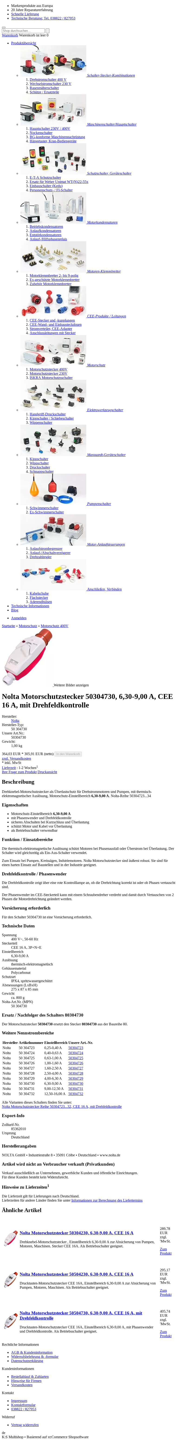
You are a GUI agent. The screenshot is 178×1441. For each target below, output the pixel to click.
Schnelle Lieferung (25, 14)
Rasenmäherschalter (44, 88)
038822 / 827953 (23, 1409)
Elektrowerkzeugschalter (105, 410)
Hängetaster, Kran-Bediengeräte (53, 141)
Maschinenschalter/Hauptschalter (112, 124)
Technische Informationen (30, 606)
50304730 (75, 1084)
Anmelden (18, 618)
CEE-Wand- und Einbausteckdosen (56, 324)
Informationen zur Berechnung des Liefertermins (107, 1200)
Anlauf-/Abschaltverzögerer (50, 553)
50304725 (75, 1058)
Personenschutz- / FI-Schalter (51, 190)
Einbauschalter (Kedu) (46, 186)
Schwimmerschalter (44, 508)
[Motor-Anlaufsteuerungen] (53, 544)
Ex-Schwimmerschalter (47, 512)
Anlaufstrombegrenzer (46, 549)
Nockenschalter (41, 133)
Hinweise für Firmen (26, 1381)
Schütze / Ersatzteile (44, 92)
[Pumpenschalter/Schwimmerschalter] (53, 504)
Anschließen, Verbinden (104, 589)
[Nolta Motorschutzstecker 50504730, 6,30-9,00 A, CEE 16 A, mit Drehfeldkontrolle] (11, 1328)
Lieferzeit (9, 768)
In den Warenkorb (68, 754)
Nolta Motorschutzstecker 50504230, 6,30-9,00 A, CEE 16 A (77, 1274)
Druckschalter (40, 467)
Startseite (8, 626)
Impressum (19, 1401)
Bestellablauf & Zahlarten (30, 1377)
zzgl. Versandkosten (16, 758)
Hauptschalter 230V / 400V (50, 128)
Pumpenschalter (99, 504)
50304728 (75, 1073)
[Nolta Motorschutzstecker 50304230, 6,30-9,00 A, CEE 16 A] (11, 1245)
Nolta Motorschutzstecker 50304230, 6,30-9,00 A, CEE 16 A (77, 1232)
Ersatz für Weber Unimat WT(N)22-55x (59, 182)
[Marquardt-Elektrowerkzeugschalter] (53, 410)
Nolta (15, 721)
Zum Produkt (166, 1251)
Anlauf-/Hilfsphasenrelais (48, 239)
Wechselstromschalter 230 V (50, 84)
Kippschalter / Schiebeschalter (52, 418)
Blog (14, 610)
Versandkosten (21, 1385)
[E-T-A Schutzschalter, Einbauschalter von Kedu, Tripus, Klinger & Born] (53, 173)
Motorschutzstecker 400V (48, 369)
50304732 (75, 1094)
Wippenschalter (41, 422)
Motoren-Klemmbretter (104, 271)
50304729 (75, 1078)
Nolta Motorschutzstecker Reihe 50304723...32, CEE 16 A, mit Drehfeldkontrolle (62, 1106)
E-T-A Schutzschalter (45, 177)
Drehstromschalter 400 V (48, 80)
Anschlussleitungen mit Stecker (53, 333)
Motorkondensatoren (102, 222)
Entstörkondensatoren (45, 235)
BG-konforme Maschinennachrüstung (57, 137)
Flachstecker (39, 598)
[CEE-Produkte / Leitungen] (53, 316)
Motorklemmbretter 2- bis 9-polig (54, 275)
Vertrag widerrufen (25, 1425)
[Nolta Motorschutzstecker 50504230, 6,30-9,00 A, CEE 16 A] (11, 1287)
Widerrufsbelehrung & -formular (34, 1357)
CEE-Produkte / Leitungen (106, 316)
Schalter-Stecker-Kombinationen (111, 75)
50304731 (75, 1089)
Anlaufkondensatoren (45, 231)
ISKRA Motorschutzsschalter (51, 378)
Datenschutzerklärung (27, 1361)
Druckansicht (47, 772)
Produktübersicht (23, 43)
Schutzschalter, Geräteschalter (109, 173)
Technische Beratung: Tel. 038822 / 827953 (43, 18)
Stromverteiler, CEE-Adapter (51, 329)
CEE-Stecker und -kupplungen (52, 320)
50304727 (75, 1068)
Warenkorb (10, 35)
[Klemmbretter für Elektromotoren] (53, 271)
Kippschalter (39, 459)
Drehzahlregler (40, 557)
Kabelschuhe (39, 593)
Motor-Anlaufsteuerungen (106, 544)
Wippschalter (39, 463)
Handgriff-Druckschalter (48, 414)
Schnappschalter (42, 471)
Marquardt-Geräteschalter (106, 455)
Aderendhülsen (41, 602)
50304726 (75, 1063)
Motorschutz (96, 365)
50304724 (75, 1053)
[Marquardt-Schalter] (53, 455)
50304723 (75, 1048)
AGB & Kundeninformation (32, 1352)
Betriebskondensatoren (46, 226)
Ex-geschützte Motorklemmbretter (54, 280)
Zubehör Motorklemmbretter (50, 284)
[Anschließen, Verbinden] (53, 589)
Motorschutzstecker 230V (48, 373)
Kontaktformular (23, 1405)
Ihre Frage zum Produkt (19, 772)
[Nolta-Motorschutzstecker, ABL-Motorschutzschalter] (53, 365)
